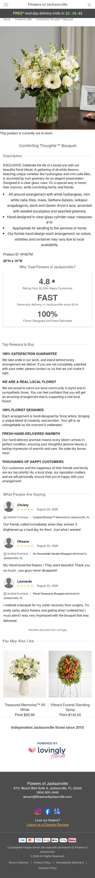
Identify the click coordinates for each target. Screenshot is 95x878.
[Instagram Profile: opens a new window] (38, 811)
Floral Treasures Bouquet (49, 594)
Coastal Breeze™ (44, 517)
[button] (86, 868)
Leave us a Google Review (47, 824)
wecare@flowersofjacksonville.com (47, 796)
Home (6, 19)
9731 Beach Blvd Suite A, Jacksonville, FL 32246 (47, 788)
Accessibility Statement (70, 862)
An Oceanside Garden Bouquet (52, 554)
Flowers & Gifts (23, 19)
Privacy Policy (42, 862)
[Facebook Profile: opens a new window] (47, 811)
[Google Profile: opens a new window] (57, 811)
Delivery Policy (48, 868)
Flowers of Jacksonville (47, 4)
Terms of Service (18, 862)
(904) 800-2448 (48, 792)
